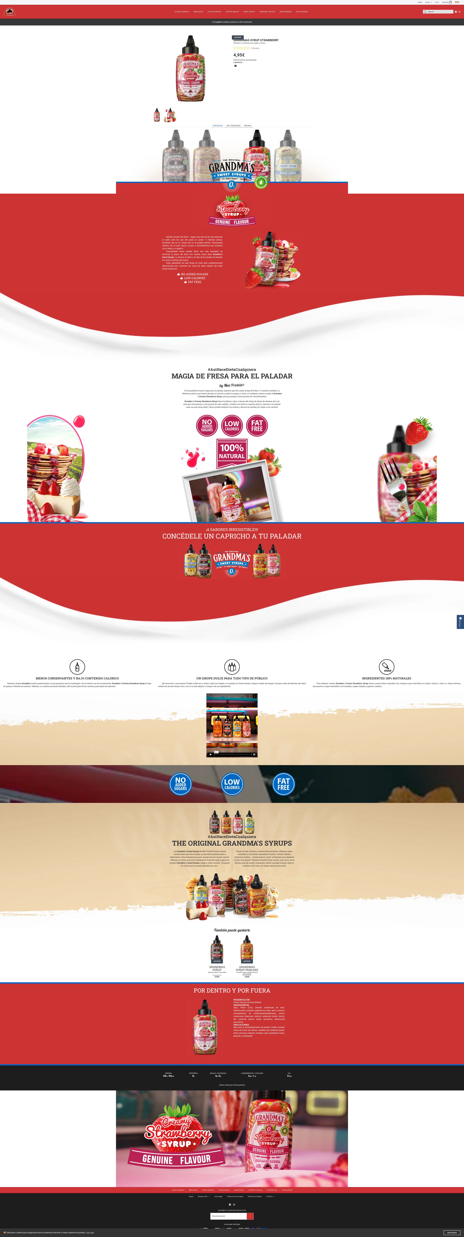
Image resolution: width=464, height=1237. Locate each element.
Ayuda (428, 2)
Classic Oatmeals (182, 12)
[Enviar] (250, 1216)
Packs (191, 1196)
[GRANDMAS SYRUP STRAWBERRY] (191, 69)
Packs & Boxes (302, 12)
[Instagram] (459, 12)
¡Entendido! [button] (452, 1233)
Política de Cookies (255, 1196)
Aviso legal (218, 1196)
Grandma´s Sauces (267, 12)
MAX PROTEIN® (234, 1224)
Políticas (270, 1196)
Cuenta (420, 2)
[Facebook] (456, 12)
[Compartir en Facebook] (235, 66)
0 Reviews (255, 48)
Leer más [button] (90, 1233)
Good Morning (285, 12)
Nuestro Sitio (204, 1196)
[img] (234, 47)
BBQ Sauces (198, 12)
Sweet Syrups (249, 12)
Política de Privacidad (235, 1196)
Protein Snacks (232, 12)
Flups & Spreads (214, 12)
